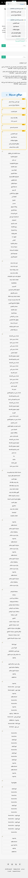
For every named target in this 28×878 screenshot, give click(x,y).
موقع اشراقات (14, 140)
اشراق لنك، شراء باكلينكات (14, 276)
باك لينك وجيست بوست (14, 299)
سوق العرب (14, 479)
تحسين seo (14, 121)
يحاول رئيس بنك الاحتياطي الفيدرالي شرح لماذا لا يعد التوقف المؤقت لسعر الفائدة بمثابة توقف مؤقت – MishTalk (15, 77)
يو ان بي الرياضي (14, 316)
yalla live (14, 677)
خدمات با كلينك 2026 (14, 495)
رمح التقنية (14, 226)
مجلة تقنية (14, 313)
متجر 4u (14, 389)
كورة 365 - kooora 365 (14, 723)
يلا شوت (14, 522)
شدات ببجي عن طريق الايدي (14, 392)
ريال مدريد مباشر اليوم (14, 664)
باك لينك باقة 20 (14, 482)
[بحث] (2, 2)
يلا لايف (14, 657)
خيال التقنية (14, 166)
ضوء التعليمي (14, 133)
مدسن (14, 203)
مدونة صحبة (14, 246)
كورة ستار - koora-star (14, 686)
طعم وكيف (14, 233)
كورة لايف (14, 739)
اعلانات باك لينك (14, 509)
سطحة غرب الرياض (14, 608)
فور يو (14, 412)
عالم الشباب (14, 111)
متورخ (14, 200)
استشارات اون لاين (14, 216)
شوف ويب (14, 170)
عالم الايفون (14, 180)
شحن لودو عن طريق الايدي (14, 426)
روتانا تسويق (14, 206)
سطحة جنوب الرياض (14, 611)
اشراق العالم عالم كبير (14, 289)
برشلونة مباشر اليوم (14, 667)
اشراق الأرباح (14, 256)
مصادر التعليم (14, 306)
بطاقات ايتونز (14, 432)
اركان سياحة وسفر (14, 147)
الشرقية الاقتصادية (14, 176)
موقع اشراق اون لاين (14, 143)
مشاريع (14, 505)
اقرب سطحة (14, 615)
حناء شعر (14, 452)
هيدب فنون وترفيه (14, 326)
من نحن (22, 869)
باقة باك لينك (14, 117)
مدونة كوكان (14, 183)
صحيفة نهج (14, 186)
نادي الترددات (14, 213)
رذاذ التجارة (14, 230)
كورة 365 (14, 644)
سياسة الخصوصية (16, 871)
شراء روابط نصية (14, 269)
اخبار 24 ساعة (14, 323)
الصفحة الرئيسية (20, 41)
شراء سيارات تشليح (14, 625)
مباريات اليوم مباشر (14, 528)
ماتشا (14, 459)
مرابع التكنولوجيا (14, 163)
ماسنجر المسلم (14, 127)
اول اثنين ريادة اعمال (14, 101)
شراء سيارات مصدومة (14, 635)
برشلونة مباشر (14, 532)
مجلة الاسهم (14, 173)
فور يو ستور (14, 386)
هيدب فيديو (14, 223)
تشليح (14, 618)
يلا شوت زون (14, 845)
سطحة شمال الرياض (14, 605)
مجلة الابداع (14, 210)
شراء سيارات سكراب (14, 621)
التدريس (14, 286)
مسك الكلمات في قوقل (14, 153)
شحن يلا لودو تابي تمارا (14, 399)
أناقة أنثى (14, 196)
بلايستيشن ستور (14, 436)
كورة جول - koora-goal (14, 690)
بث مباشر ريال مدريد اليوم (14, 654)
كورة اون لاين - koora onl (14, 716)
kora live (14, 736)
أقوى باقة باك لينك (14, 492)
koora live (14, 700)
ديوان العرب (14, 502)
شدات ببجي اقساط (14, 336)
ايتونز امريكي (14, 352)
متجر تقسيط (14, 372)
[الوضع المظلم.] (5, 2)
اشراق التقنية (14, 156)
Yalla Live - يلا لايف (14, 713)
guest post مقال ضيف (14, 475)
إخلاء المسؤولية (16, 869)
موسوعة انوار (14, 253)
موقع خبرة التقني (14, 193)
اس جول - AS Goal (14, 727)
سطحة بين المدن (14, 598)
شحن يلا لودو (14, 422)
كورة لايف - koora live (14, 815)
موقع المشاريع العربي (14, 303)
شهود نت (14, 236)
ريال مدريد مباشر (14, 535)
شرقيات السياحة (14, 250)
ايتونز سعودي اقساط (14, 356)
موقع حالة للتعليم (14, 319)
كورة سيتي (14, 647)
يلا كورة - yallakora (14, 720)
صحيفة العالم (14, 329)
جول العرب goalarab (14, 651)
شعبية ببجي (14, 429)
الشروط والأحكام (8, 869)
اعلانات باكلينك (14, 515)
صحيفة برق (14, 137)
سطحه (14, 594)
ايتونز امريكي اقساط (14, 406)
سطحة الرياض (14, 591)
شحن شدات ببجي (14, 416)
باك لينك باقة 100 (14, 485)
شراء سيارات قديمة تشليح (14, 638)
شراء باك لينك (14, 263)
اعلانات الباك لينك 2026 (14, 296)
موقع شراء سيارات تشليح (14, 628)
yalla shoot (14, 525)
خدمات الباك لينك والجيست (14, 472)
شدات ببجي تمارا (14, 339)
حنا (14, 456)
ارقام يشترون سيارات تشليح (14, 631)
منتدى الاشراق (14, 293)
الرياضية (14, 512)
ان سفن (14, 160)
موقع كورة (14, 782)
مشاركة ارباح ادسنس (14, 105)
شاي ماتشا (14, 462)
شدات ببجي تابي (14, 346)
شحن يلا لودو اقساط (14, 359)
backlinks (14, 283)
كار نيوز (14, 190)
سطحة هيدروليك (14, 601)
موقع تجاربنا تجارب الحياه (14, 499)
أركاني (14, 240)
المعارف (14, 220)
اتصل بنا (9, 871)
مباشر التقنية (14, 243)
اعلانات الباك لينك (14, 279)
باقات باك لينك (14, 273)
